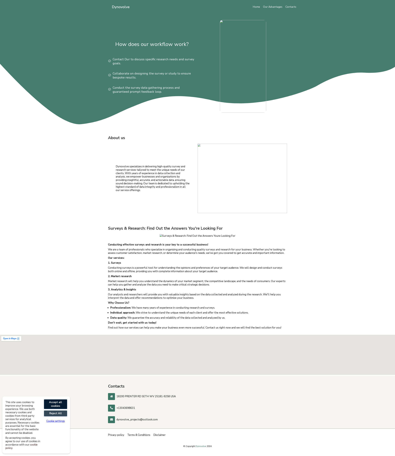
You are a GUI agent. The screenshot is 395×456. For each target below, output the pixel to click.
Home (256, 7)
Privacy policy (116, 435)
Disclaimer (159, 435)
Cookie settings (55, 421)
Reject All (55, 413)
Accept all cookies (55, 404)
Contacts (290, 7)
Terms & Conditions (138, 435)
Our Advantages (272, 7)
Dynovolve (121, 6)
